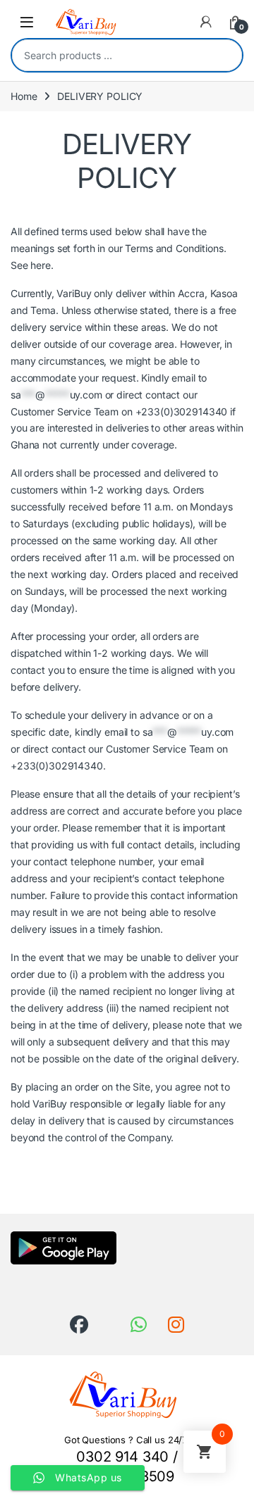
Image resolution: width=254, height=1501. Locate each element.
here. (41, 265)
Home (24, 96)
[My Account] (206, 21)
